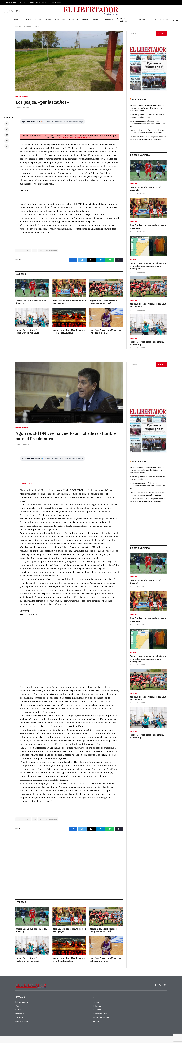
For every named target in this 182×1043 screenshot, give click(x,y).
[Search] (173, 20)
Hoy (34, 250)
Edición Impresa (21, 96)
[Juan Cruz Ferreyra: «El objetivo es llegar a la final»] (106, 317)
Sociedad (73, 20)
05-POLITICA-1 (27, 483)
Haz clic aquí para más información (74, 137)
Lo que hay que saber (48, 250)
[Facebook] (6, 123)
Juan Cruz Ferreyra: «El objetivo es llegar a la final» (105, 331)
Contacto (164, 20)
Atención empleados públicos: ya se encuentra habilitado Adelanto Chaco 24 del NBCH (148, 123)
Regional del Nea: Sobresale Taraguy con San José (103, 302)
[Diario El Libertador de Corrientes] (91, 11)
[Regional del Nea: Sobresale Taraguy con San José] (106, 288)
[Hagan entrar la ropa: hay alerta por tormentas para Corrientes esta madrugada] (148, 246)
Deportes (108, 20)
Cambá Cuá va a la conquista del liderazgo (31, 302)
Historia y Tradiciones (122, 19)
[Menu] (177, 20)
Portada (18, 26)
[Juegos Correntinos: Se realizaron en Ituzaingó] (32, 317)
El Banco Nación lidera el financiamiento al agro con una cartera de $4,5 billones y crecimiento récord (147, 108)
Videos (38, 20)
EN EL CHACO (139, 99)
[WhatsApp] (6, 146)
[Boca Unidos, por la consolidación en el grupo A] (69, 288)
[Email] (6, 135)
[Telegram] (6, 140)
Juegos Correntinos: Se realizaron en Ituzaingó (27, 331)
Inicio (28, 20)
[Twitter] (6, 129)
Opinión (141, 20)
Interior (85, 20)
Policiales (96, 20)
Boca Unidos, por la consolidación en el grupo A (43, 2)
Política (48, 20)
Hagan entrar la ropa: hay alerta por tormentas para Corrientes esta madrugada (148, 266)
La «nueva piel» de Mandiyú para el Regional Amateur (68, 331)
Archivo (152, 20)
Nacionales (60, 20)
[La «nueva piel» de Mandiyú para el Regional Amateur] (69, 317)
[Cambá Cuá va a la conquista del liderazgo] (32, 288)
